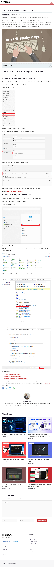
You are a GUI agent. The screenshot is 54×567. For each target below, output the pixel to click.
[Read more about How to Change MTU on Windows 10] (14, 449)
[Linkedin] (10, 388)
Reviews (5, 551)
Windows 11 (47, 383)
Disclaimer (32, 551)
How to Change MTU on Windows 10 (13, 459)
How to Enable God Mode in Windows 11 (13, 376)
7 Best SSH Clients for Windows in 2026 (13, 434)
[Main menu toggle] (51, 2)
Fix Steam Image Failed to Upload (12, 374)
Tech (4, 554)
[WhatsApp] (14, 388)
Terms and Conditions (35, 553)
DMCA (31, 549)
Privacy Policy (33, 543)
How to (5, 549)
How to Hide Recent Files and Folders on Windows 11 (16, 378)
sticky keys (29, 75)
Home (3, 7)
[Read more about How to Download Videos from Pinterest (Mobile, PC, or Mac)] (40, 474)
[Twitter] (7, 388)
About (31, 538)
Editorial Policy (33, 541)
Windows (8, 7)
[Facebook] (3, 388)
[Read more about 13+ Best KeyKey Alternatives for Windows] (14, 474)
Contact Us (32, 539)
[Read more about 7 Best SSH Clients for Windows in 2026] (14, 424)
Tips (4, 553)
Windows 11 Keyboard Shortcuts (15, 191)
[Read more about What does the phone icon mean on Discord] (40, 449)
